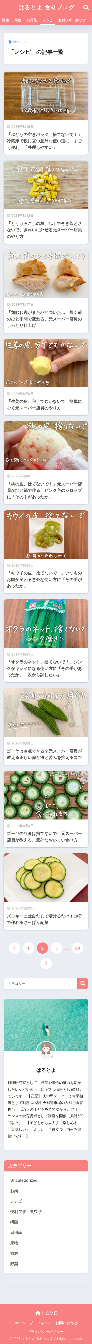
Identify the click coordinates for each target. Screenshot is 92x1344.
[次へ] (46, 963)
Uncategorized (24, 1180)
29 (77, 948)
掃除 (14, 1222)
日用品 (32, 20)
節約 (14, 1253)
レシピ (47, 20)
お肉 (14, 1191)
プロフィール (40, 1323)
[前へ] (14, 948)
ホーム (20, 1323)
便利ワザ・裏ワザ (72, 20)
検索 (82, 983)
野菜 (5, 20)
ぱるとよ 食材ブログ (46, 7)
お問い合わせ (66, 1323)
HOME (49, 1313)
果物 (17, 20)
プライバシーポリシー (45, 1332)
